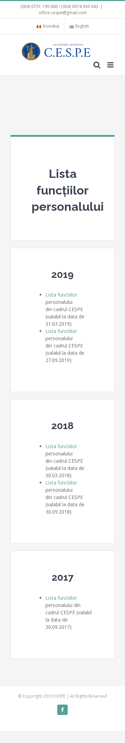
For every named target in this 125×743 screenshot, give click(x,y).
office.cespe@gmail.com (63, 13)
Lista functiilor (61, 294)
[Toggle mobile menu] (111, 65)
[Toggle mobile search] (96, 65)
